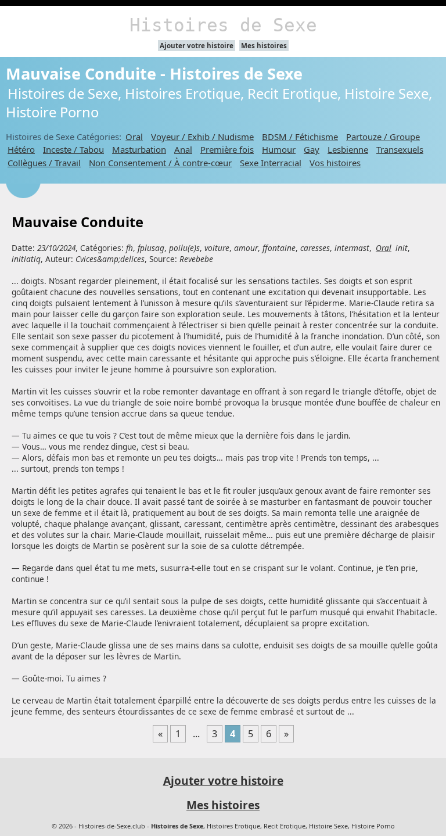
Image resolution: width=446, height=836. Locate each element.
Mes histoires (264, 45)
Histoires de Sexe (223, 25)
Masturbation (139, 149)
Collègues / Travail (44, 162)
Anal (183, 149)
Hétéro (21, 149)
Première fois (227, 149)
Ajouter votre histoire (196, 45)
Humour (279, 149)
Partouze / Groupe (383, 136)
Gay (311, 149)
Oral (134, 136)
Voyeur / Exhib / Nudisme (202, 136)
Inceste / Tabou (73, 149)
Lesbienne (348, 149)
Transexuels (399, 149)
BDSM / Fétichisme (300, 136)
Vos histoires (335, 162)
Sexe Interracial (270, 162)
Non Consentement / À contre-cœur (160, 162)
